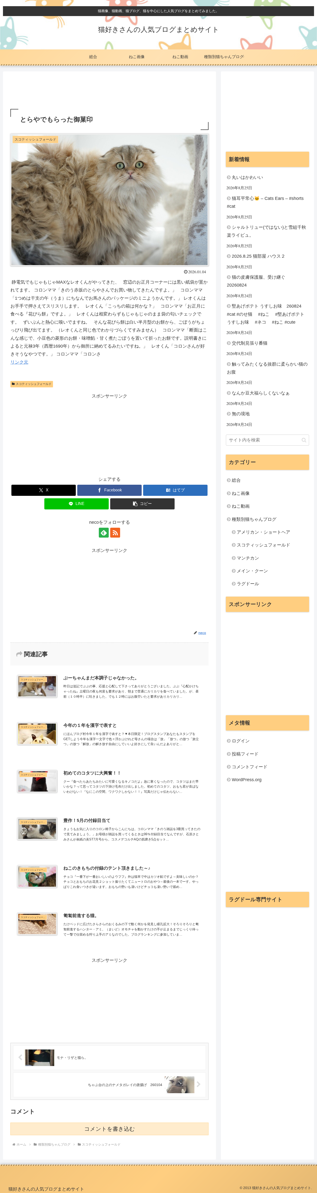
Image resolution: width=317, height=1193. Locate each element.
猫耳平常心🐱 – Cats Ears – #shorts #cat (265, 202)
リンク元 (19, 362)
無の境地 (241, 413)
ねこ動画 (241, 506)
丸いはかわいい (247, 177)
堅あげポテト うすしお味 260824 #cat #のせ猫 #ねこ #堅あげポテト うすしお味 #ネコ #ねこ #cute (267, 314)
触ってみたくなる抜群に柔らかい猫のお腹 (267, 368)
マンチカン (248, 558)
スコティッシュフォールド (34, 384)
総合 (236, 480)
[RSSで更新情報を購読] (115, 533)
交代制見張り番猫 (249, 343)
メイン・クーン (252, 570)
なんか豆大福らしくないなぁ (261, 393)
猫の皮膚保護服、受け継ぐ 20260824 (258, 281)
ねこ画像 (241, 493)
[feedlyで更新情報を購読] (104, 533)
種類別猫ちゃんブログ (254, 519)
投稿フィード (245, 754)
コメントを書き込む (109, 1129)
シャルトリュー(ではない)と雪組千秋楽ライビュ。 (266, 231)
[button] (142, 503)
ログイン (241, 740)
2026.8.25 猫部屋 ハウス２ (258, 256)
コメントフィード (249, 766)
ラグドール (248, 583)
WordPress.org (247, 779)
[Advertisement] (109, 92)
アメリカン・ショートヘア (263, 532)
